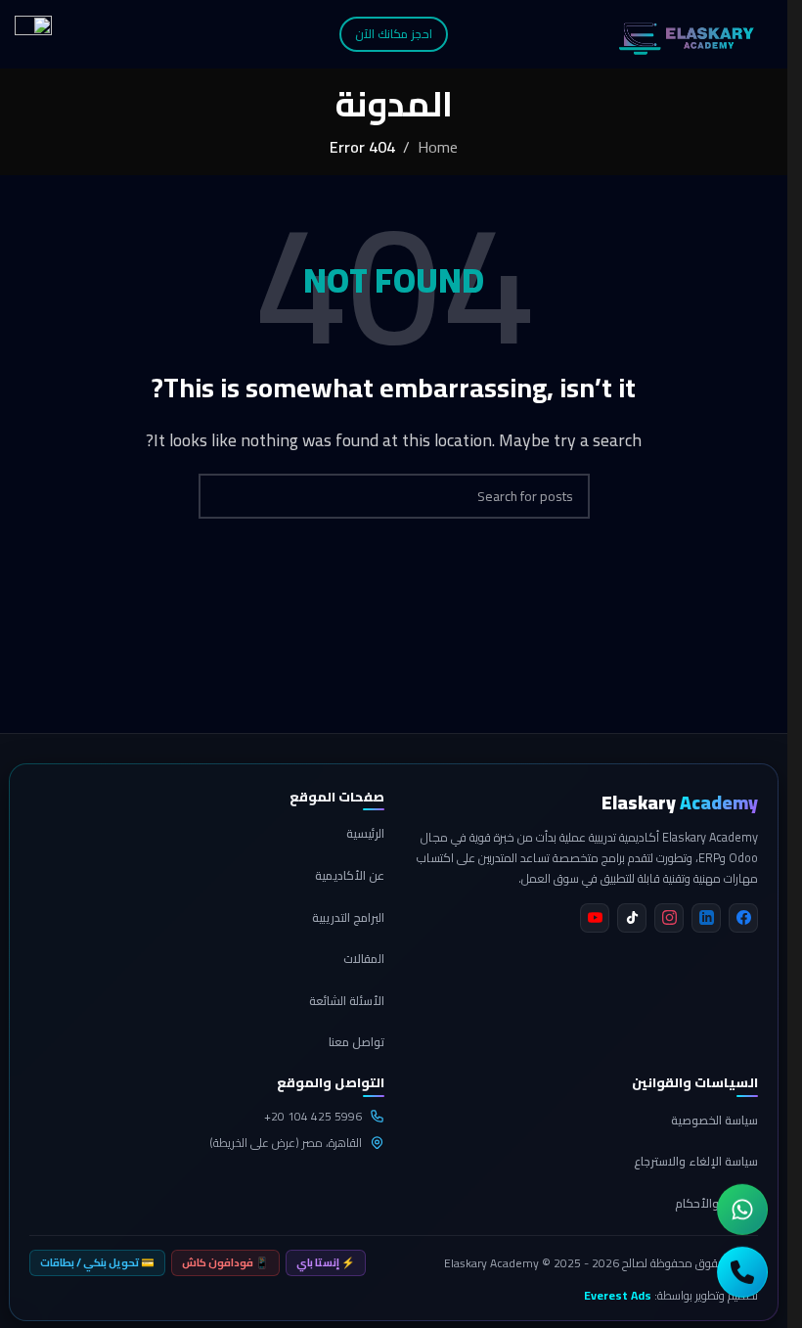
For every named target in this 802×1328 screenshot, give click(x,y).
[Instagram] (669, 918)
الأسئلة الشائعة (346, 1000)
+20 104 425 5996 (313, 1116)
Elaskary (680, 802)
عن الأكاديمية (349, 875)
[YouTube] (594, 918)
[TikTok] (631, 918)
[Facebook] (743, 918)
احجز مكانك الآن (393, 34)
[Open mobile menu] (33, 34)
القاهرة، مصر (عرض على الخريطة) (285, 1142)
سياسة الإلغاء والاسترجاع (696, 1161)
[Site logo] (687, 32)
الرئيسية (365, 833)
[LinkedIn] (706, 918)
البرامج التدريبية (348, 917)
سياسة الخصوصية (714, 1120)
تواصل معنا (356, 1041)
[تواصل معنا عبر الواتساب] (742, 1206)
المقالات (363, 958)
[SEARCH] (221, 496)
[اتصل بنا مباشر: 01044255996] (742, 1269)
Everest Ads (617, 1295)
